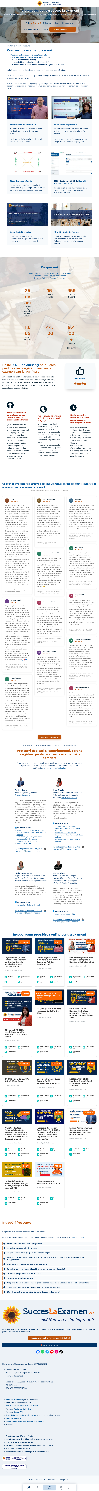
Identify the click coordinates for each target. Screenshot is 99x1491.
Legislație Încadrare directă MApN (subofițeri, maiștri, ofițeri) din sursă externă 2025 (17, 1184)
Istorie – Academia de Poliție (65, 914)
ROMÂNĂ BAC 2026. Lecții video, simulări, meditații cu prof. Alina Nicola (16, 1033)
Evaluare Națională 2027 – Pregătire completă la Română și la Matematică (81, 959)
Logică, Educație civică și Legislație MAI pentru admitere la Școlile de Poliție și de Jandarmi (31, 832)
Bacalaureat (11, 1403)
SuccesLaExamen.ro (22, 795)
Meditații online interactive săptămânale (28, 55)
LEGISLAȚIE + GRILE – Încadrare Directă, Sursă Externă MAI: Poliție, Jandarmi (80, 1082)
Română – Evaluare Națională (65, 826)
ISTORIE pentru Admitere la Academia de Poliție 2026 (49, 1011)
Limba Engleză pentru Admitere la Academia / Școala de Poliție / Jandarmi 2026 (48, 960)
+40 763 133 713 (77, 1237)
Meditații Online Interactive (23, 124)
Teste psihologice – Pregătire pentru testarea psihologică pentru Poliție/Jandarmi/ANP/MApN (30, 839)
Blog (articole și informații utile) (20, 1442)
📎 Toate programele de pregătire (28, 849)
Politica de (18, 1448)
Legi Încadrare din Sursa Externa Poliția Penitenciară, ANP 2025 (48, 1081)
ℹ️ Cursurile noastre (31, 851)
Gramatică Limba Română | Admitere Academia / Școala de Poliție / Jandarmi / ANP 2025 (81, 1013)
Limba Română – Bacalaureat (65, 833)
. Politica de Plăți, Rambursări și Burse (29, 1445)
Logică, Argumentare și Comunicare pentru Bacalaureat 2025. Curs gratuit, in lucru (80, 1131)
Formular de (14, 1376)
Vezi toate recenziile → (49, 737)
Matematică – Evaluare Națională (29, 905)
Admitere (10, 1409)
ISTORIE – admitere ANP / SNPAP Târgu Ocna (17, 1080)
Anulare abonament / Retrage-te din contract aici (27, 1451)
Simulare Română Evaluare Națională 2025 (48, 1182)
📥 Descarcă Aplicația (49, 1345)
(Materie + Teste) (19, 1436)
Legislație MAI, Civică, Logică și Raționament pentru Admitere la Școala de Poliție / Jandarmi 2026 (15, 962)
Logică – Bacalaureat (24, 843)
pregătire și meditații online (55, 768)
